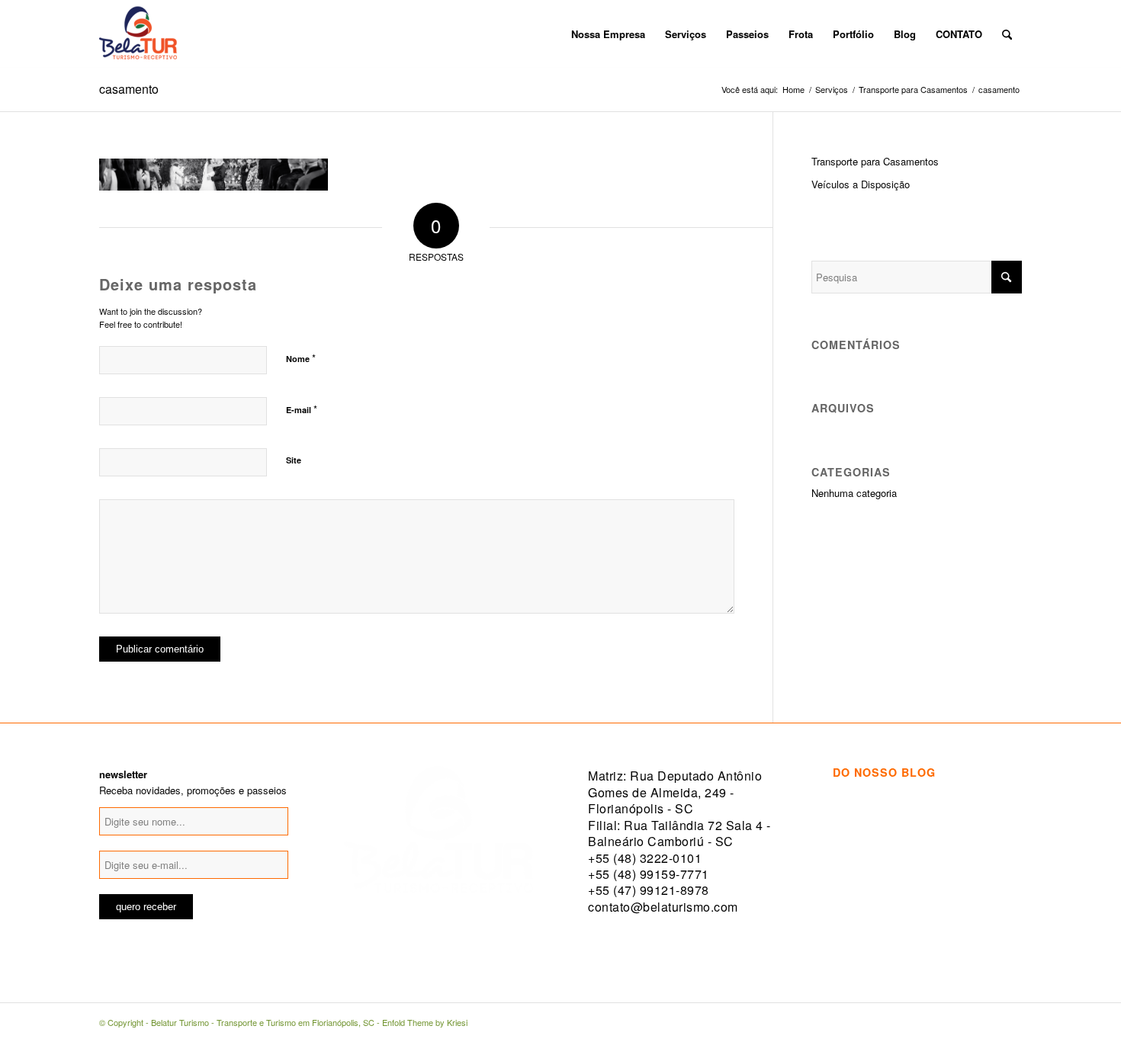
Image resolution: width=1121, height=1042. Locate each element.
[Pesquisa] (1007, 34)
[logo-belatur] (138, 34)
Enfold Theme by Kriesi (424, 1022)
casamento (129, 89)
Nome (301, 358)
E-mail (301, 409)
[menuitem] (551, 34)
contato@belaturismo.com (663, 906)
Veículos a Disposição (860, 184)
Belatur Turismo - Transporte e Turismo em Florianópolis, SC (262, 1022)
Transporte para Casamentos (875, 161)
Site (293, 460)
